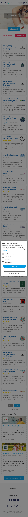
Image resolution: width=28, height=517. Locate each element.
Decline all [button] (14, 270)
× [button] (24, 242)
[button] (14, 273)
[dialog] (14, 258)
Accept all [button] (14, 266)
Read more (4, 250)
